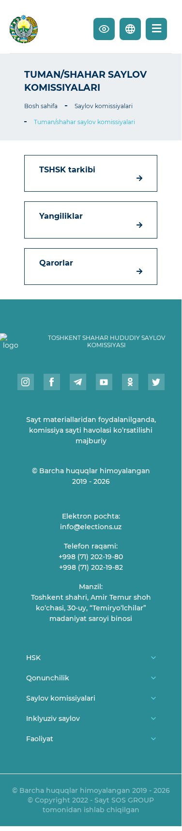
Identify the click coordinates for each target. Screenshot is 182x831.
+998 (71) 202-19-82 (91, 567)
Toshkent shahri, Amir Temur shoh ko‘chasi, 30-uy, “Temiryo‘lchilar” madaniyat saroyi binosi (91, 608)
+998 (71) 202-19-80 (91, 556)
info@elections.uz (90, 526)
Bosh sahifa (41, 106)
